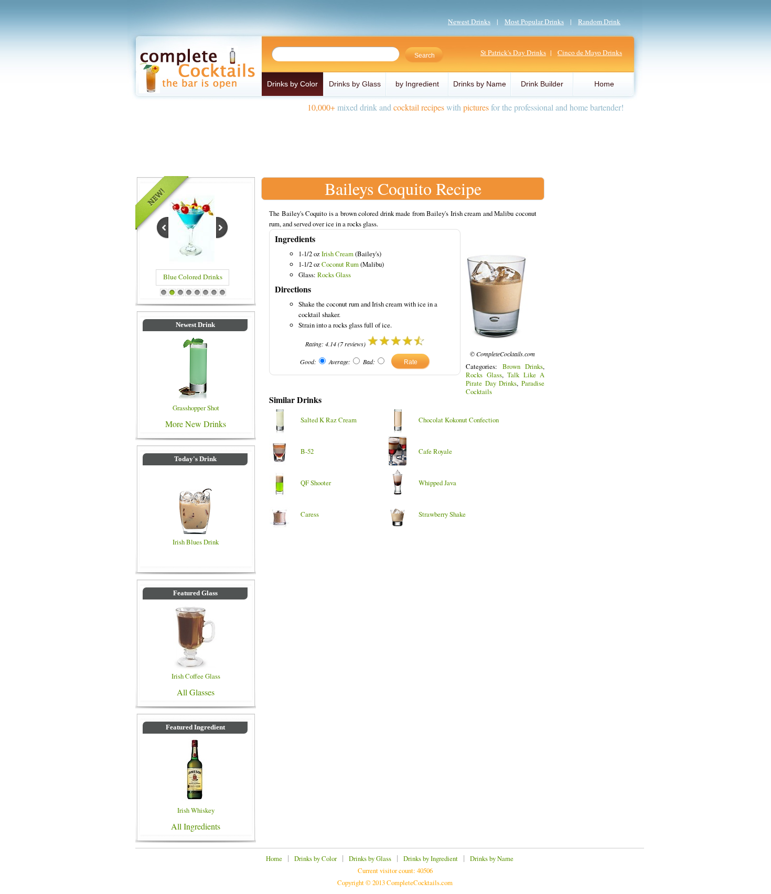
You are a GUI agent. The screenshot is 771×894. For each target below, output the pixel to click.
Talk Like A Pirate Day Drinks (505, 379)
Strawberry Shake (442, 514)
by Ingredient (417, 84)
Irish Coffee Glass (196, 676)
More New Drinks (195, 423)
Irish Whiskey (196, 810)
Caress (310, 514)
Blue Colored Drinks (192, 276)
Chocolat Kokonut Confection (459, 419)
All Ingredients (195, 826)
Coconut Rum (340, 264)
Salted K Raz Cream (329, 419)
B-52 (307, 451)
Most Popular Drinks (534, 21)
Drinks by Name (479, 84)
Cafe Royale (435, 451)
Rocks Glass (334, 274)
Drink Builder (542, 84)
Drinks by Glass (355, 84)
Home (604, 84)
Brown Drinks (522, 366)
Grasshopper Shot (196, 407)
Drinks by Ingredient (430, 858)
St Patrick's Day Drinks (513, 52)
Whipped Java (437, 482)
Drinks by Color (292, 84)
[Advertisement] (385, 140)
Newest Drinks (469, 21)
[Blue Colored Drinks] (192, 260)
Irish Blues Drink (196, 542)
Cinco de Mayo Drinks (590, 52)
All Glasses (196, 691)
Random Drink (599, 21)
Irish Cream (338, 253)
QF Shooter (316, 482)
